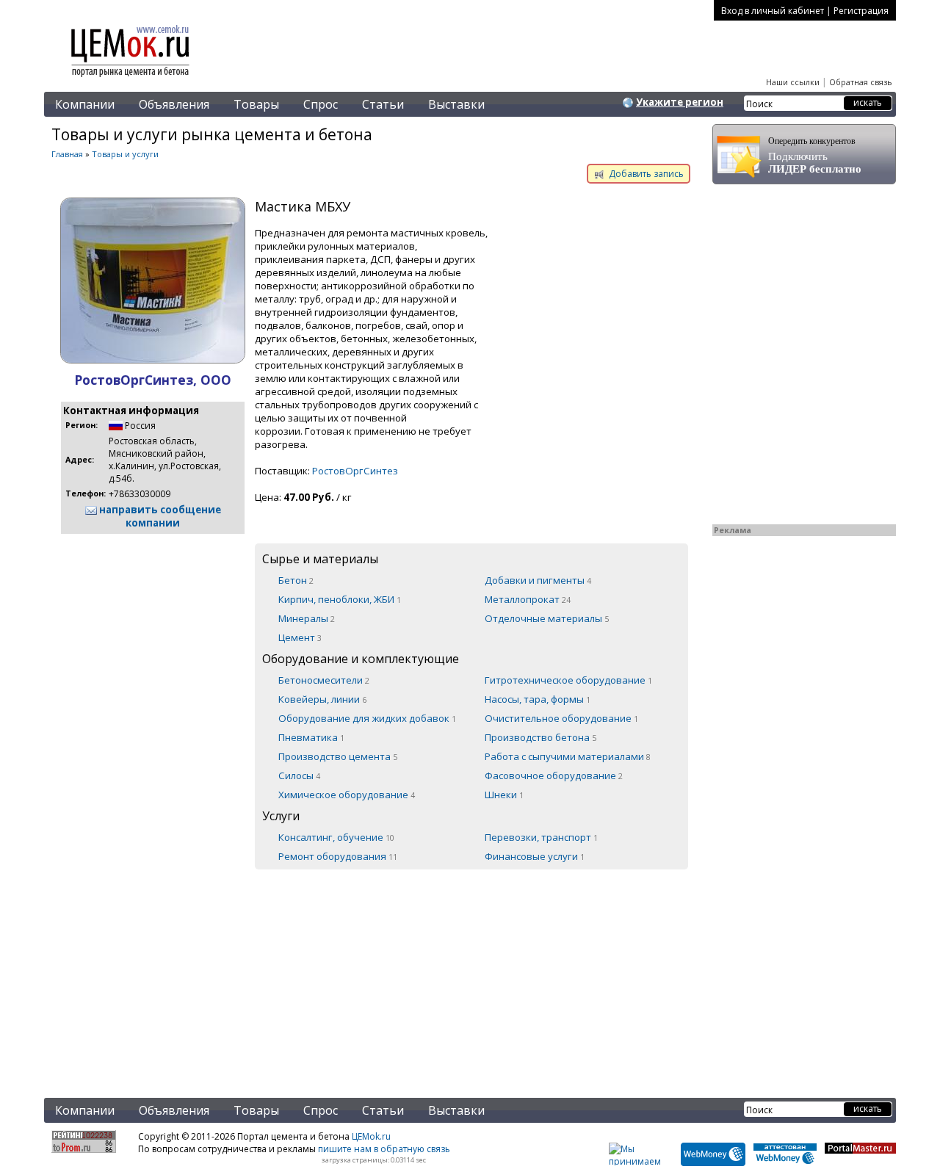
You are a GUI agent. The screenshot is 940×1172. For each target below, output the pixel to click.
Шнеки (504, 794)
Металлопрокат (528, 599)
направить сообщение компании (159, 516)
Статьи (383, 104)
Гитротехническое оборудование (568, 680)
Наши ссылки (793, 81)
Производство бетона (540, 737)
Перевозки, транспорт (541, 837)
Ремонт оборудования (337, 856)
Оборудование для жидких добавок (367, 718)
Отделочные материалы (547, 618)
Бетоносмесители (323, 680)
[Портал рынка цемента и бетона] (130, 78)
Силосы (299, 775)
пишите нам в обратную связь (384, 1149)
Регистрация (861, 10)
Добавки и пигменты (538, 580)
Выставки (456, 104)
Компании (85, 104)
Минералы (306, 618)
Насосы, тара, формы (537, 699)
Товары (256, 104)
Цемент (300, 637)
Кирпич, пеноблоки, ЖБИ (339, 599)
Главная (67, 153)
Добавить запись (645, 173)
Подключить (814, 155)
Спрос (320, 104)
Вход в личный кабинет (772, 10)
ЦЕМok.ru (371, 1136)
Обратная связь (860, 81)
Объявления (174, 104)
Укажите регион (679, 102)
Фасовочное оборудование (554, 775)
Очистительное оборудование (561, 718)
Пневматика (311, 737)
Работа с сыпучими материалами (568, 756)
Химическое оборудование (346, 794)
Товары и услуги (125, 153)
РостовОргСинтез (355, 470)
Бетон (296, 580)
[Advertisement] (370, 974)
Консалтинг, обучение (336, 837)
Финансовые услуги (535, 856)
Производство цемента (337, 756)
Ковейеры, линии (322, 699)
